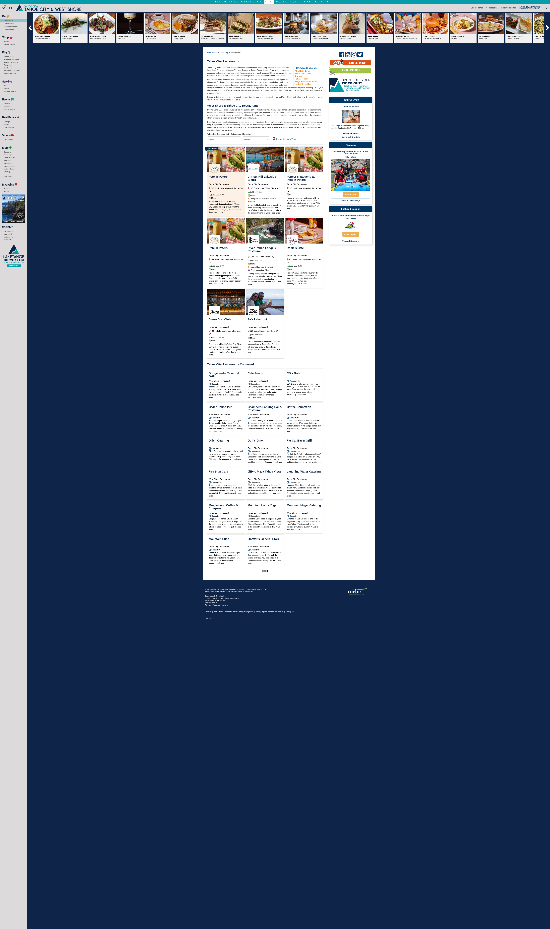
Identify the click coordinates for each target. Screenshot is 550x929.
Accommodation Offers (260, 270)
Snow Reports (9, 158)
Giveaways (8, 155)
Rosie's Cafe (295, 248)
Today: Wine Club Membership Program (262, 200)
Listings (7, 122)
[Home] (48, 7)
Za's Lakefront (257, 319)
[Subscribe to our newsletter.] (13, 255)
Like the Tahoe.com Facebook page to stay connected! (493, 8)
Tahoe (236, 2)
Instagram (8, 237)
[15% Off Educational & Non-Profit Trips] (351, 225)
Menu (213, 198)
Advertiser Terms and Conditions (216, 605)
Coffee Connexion (299, 407)
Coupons (7, 152)
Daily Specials (9, 23)
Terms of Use (251, 589)
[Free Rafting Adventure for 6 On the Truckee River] (350, 174)
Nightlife (7, 106)
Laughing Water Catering (304, 471)
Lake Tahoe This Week (223, 2)
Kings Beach (295, 2)
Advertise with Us (211, 603)
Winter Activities (11, 62)
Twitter (6, 240)
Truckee (260, 2)
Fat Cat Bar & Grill (299, 440)
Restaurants (8, 21)
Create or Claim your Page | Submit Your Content (222, 598)
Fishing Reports (10, 73)
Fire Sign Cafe (218, 471)
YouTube (7, 234)
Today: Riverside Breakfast (261, 267)
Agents (6, 124)
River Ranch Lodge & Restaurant (262, 249)
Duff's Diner (256, 440)
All (5, 86)
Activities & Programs (12, 71)
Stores (6, 41)
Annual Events (9, 109)
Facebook (8, 231)
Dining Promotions (11, 26)
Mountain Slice (219, 539)
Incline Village (307, 2)
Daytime (7, 104)
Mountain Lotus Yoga (262, 505)
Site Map (7, 172)
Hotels (6, 89)
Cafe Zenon (255, 373)
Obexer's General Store (264, 539)
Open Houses (9, 127)
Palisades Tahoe (282, 2)
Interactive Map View (286, 139)
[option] (46, 28)
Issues (6, 191)
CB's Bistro (294, 373)
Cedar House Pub (220, 407)
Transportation (9, 166)
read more (218, 212)
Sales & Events (9, 44)
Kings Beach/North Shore (306, 82)
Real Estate (8, 177)
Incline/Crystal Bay (303, 84)
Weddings (7, 163)
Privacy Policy (262, 589)
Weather (7, 160)
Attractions (8, 65)
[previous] (30, 28)
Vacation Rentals (10, 91)
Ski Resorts (8, 68)
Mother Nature (9, 169)
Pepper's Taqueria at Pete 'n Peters (301, 178)
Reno (317, 2)
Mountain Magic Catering (304, 505)
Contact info (216, 384)
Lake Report (8, 139)
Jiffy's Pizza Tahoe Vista (264, 471)
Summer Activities (12, 59)
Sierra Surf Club (220, 319)
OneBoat (219, 612)
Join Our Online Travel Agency (215, 600)
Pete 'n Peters (218, 176)
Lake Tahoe (212, 53)
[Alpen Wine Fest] (351, 116)
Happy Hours (9, 29)
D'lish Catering (219, 440)
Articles (7, 189)
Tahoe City (269, 2)
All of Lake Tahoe (302, 71)
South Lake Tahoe (248, 2)
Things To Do (9, 56)
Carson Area (325, 2)
